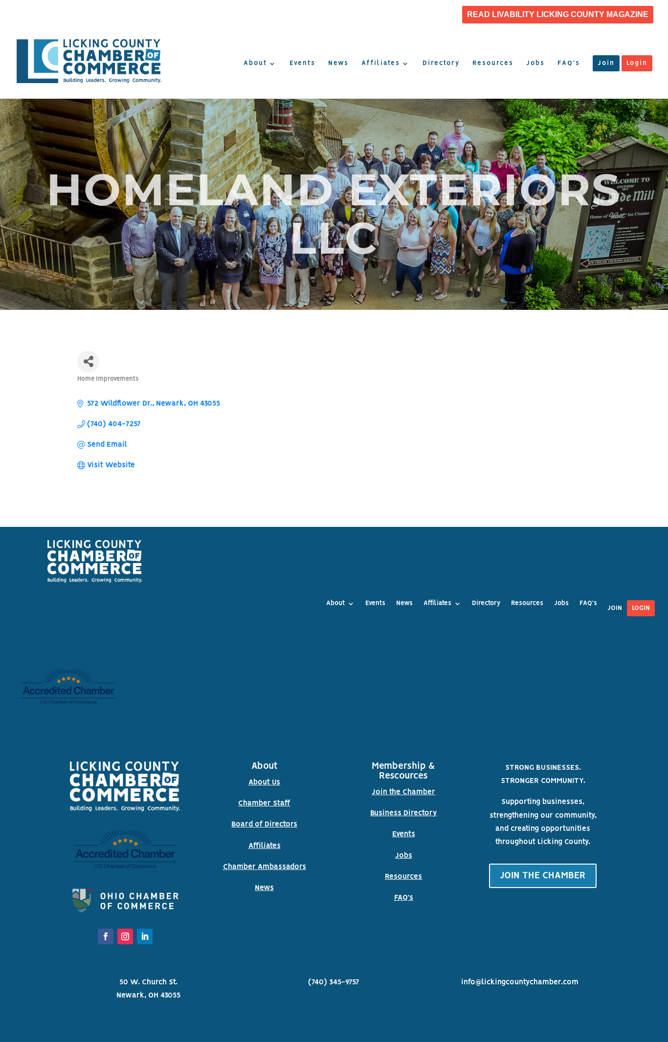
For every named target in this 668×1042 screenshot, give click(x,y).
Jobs (535, 63)
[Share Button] (88, 361)
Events (302, 63)
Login (636, 63)
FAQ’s (568, 63)
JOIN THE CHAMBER (543, 876)
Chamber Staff (264, 803)
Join (606, 63)
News (338, 63)
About (255, 63)
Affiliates (380, 63)
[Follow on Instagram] (125, 936)
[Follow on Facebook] (105, 936)
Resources (492, 63)
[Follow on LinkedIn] (145, 936)
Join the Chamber (403, 792)
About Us (264, 782)
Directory (441, 63)
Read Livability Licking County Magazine (557, 15)
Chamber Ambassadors (264, 867)
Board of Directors (264, 824)
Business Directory (403, 813)
